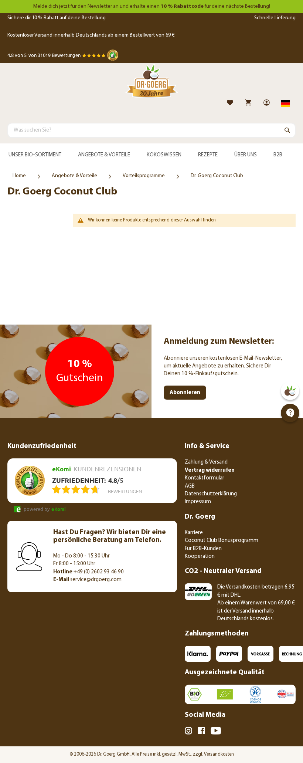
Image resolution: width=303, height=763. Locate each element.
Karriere (194, 533)
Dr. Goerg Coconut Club (217, 176)
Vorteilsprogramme (144, 176)
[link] (267, 103)
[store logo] (151, 83)
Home (19, 176)
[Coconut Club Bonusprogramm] (290, 391)
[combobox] (151, 130)
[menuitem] (34, 155)
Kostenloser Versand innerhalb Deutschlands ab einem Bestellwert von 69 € (90, 35)
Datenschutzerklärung (211, 494)
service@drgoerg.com (87, 580)
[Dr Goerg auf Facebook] (201, 732)
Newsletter (100, 6)
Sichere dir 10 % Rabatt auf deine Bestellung (56, 18)
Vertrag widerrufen (210, 470)
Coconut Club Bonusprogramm (221, 540)
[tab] (151, 155)
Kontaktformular (204, 478)
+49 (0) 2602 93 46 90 (88, 572)
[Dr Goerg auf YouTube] (216, 732)
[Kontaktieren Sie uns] (290, 413)
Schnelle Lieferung (275, 18)
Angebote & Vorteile (74, 176)
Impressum (198, 502)
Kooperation (200, 556)
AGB (190, 486)
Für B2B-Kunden (203, 549)
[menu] (151, 155)
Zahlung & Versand (206, 462)
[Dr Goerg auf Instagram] (188, 732)
